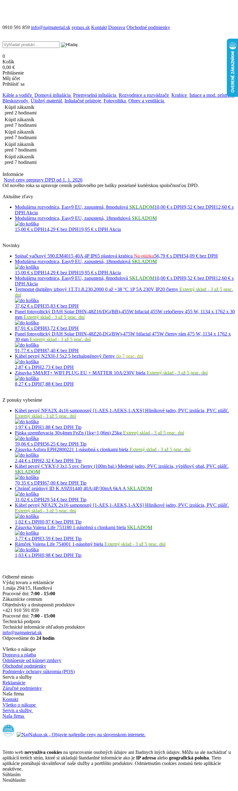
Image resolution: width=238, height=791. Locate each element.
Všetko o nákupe (19, 705)
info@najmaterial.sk (22, 632)
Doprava (116, 27)
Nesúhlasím (13, 780)
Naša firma (13, 716)
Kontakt (99, 27)
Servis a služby (17, 710)
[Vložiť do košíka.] (27, 223)
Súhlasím (11, 774)
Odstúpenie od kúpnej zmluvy (31, 660)
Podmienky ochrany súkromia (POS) (38, 671)
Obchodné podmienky (148, 27)
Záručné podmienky (22, 688)
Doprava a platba (19, 654)
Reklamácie (13, 682)
